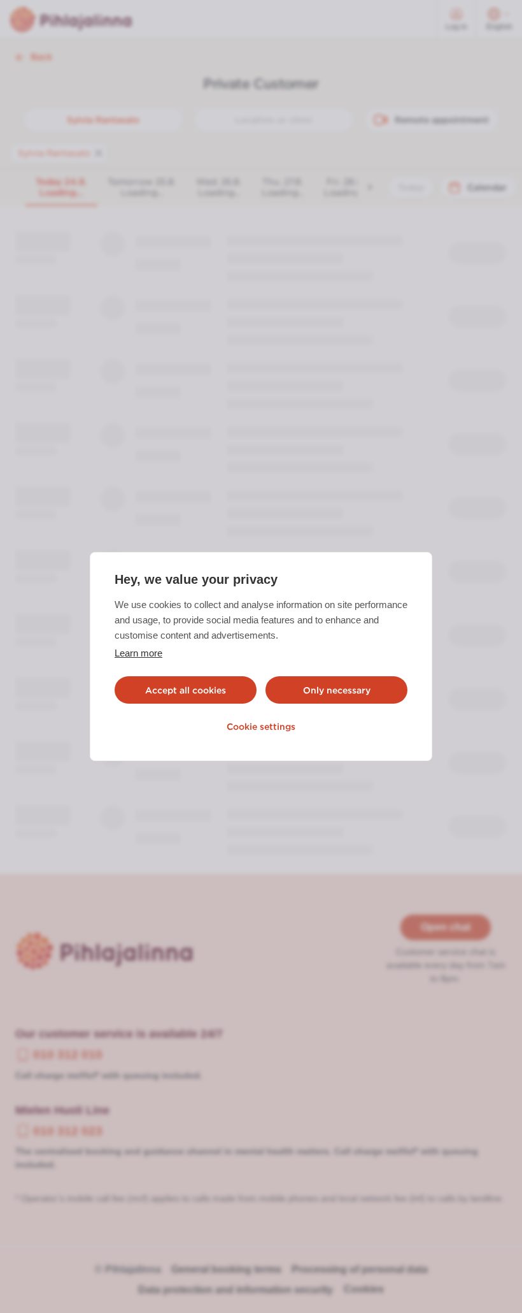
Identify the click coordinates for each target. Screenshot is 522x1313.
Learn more (138, 653)
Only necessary (336, 690)
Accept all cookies (185, 690)
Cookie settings (261, 727)
